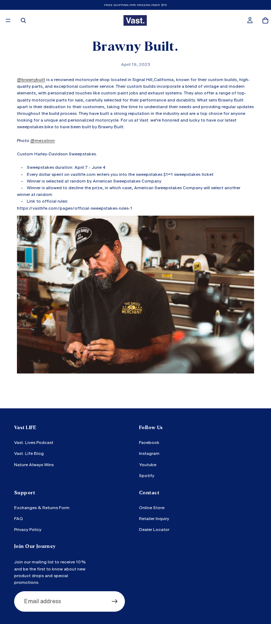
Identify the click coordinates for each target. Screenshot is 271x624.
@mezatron (42, 140)
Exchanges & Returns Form (42, 508)
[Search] (23, 20)
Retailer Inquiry (154, 518)
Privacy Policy (27, 529)
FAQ (18, 518)
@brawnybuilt (31, 79)
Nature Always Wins (34, 465)
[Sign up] (114, 601)
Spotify (146, 475)
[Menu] (8, 20)
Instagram (149, 453)
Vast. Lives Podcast (33, 442)
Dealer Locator (154, 529)
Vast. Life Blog (29, 453)
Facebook (149, 442)
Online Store (151, 508)
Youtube (147, 465)
